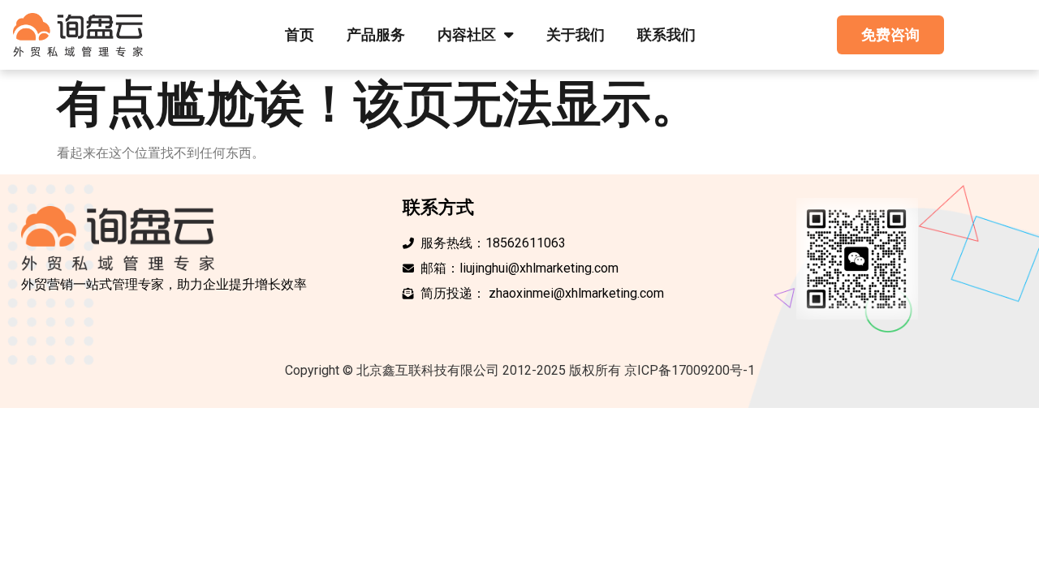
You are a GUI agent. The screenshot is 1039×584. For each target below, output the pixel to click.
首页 (299, 34)
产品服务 (376, 34)
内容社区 (467, 34)
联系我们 (666, 34)
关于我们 (575, 34)
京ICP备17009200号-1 (689, 370)
